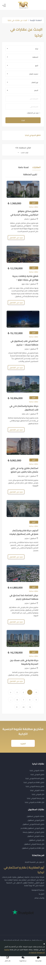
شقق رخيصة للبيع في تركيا (35, 786)
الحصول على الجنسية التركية (34, 862)
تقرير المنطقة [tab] (30, 174)
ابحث (23, 120)
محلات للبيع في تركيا (37, 790)
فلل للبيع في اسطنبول (36, 840)
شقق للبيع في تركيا (37, 774)
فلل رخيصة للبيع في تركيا (35, 798)
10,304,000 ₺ (15, 398)
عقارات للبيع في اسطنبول (35, 816)
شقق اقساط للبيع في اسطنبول (33, 824)
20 (23, 707)
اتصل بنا (41, 893)
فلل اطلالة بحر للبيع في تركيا (34, 802)
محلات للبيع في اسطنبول (35, 836)
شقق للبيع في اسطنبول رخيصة (33, 832)
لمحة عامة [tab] (23, 167)
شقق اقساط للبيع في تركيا (34, 778)
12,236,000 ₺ (15, 268)
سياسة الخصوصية (38, 889)
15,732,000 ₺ (15, 333)
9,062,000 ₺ (14, 460)
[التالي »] (17, 707)
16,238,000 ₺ (15, 652)
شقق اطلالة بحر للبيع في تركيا (33, 782)
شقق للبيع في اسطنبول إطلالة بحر (32, 828)
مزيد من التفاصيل (16, 237)
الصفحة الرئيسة (36, 20)
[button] (23, 48)
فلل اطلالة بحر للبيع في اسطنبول (33, 848)
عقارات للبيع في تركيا (37, 770)
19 (30, 707)
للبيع (33, 202)
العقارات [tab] (36, 167)
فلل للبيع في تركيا (38, 794)
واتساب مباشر (39, 897)
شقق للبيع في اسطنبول (36, 820)
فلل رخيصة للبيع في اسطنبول (34, 844)
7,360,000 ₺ (14, 203)
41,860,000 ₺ (15, 587)
